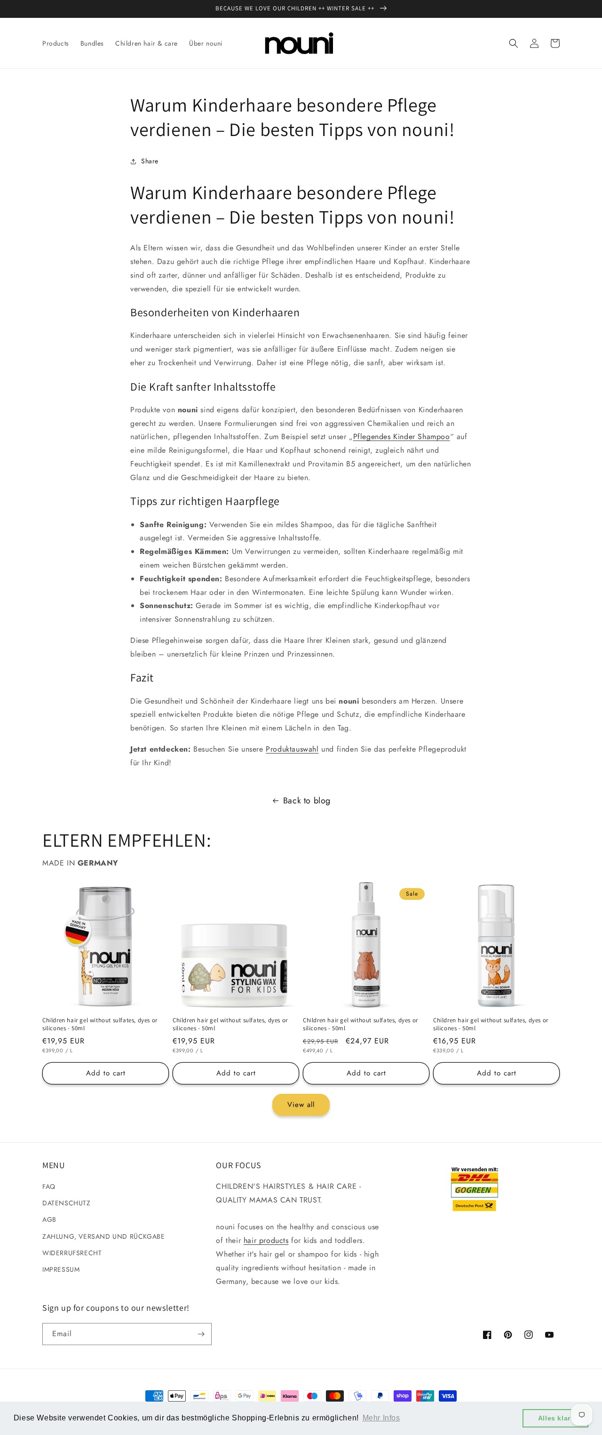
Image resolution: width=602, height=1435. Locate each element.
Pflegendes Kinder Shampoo (401, 436)
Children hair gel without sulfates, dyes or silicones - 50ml (100, 1024)
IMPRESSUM (60, 1269)
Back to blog (307, 800)
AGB (49, 1219)
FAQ (48, 1186)
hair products (266, 1240)
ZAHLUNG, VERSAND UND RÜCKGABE (103, 1236)
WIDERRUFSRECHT (72, 1253)
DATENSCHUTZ (66, 1203)
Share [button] (149, 161)
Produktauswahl (292, 749)
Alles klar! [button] (555, 1418)
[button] (513, 43)
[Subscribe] (200, 1334)
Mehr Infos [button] (381, 1418)
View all (301, 1104)
